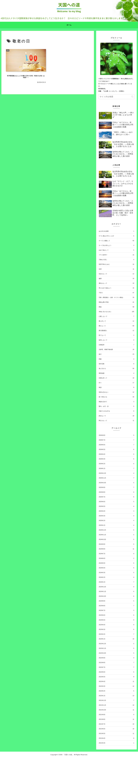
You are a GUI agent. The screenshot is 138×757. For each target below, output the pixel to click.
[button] (132, 96)
